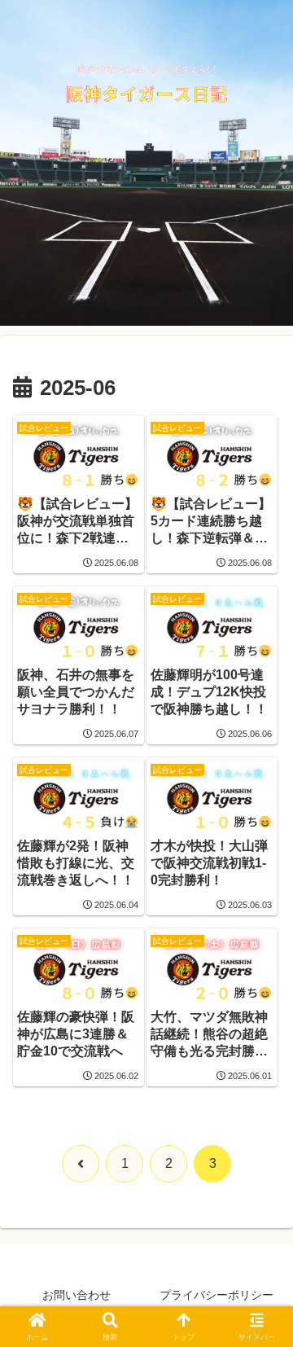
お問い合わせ (76, 1294)
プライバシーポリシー (216, 1294)
